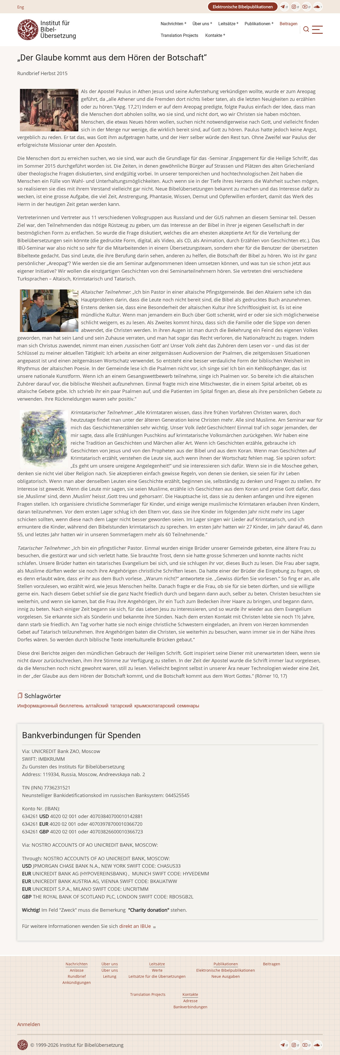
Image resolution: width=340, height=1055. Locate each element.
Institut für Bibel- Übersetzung (58, 29)
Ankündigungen (76, 982)
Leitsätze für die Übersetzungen (157, 976)
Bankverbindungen (190, 1006)
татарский (121, 705)
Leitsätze (226, 23)
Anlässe (77, 970)
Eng (20, 7)
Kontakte (213, 35)
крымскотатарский (154, 705)
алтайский (97, 705)
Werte (157, 970)
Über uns (201, 23)
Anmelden (28, 1024)
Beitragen (289, 23)
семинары (188, 705)
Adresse (190, 1000)
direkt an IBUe (135, 926)
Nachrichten (172, 23)
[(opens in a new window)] (284, 6)
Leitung (109, 976)
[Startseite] (28, 29)
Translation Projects (179, 35)
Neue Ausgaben (225, 976)
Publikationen (257, 23)
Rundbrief (77, 976)
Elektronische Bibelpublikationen (243, 6)
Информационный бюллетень (50, 705)
